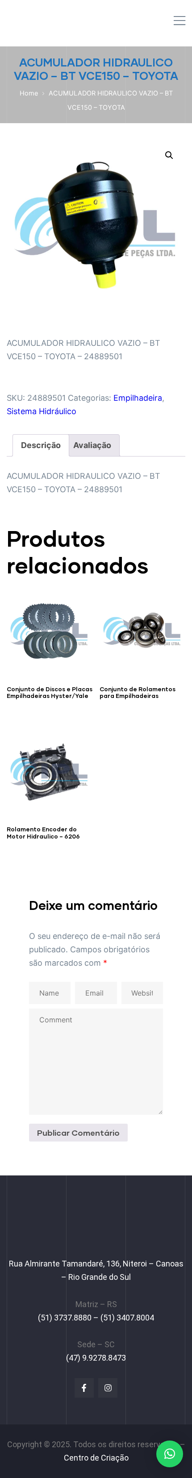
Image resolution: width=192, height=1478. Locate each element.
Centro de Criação (96, 1457)
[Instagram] (107, 1387)
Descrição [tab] (41, 445)
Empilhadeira (137, 398)
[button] (169, 155)
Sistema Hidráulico (41, 411)
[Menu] (179, 21)
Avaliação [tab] (92, 445)
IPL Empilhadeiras (52, 18)
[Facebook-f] (84, 1387)
